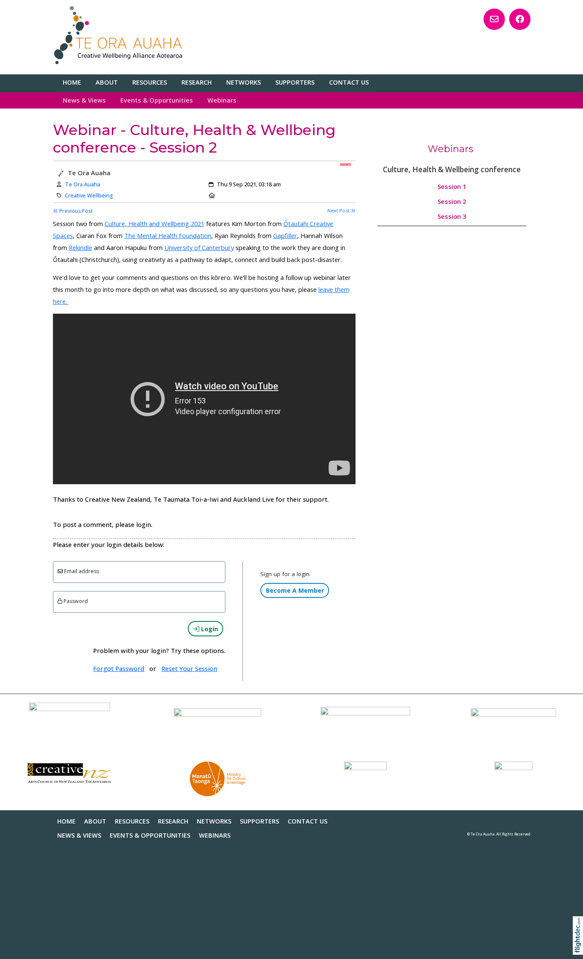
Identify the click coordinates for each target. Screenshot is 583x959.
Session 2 (451, 201)
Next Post (339, 210)
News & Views (84, 100)
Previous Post (75, 211)
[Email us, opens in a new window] (494, 19)
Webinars (221, 100)
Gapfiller (285, 235)
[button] (580, 946)
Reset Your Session (189, 668)
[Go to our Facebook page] (520, 19)
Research (196, 82)
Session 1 (451, 186)
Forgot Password (118, 668)
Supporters (295, 82)
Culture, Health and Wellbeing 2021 (154, 223)
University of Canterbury (199, 247)
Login (208, 629)
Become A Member (295, 590)
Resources (149, 82)
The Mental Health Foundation (167, 235)
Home (72, 82)
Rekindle (80, 247)
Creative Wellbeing (89, 195)
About (107, 82)
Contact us (349, 82)
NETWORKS (243, 82)
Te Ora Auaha (82, 184)
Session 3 (451, 216)
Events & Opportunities (156, 100)
